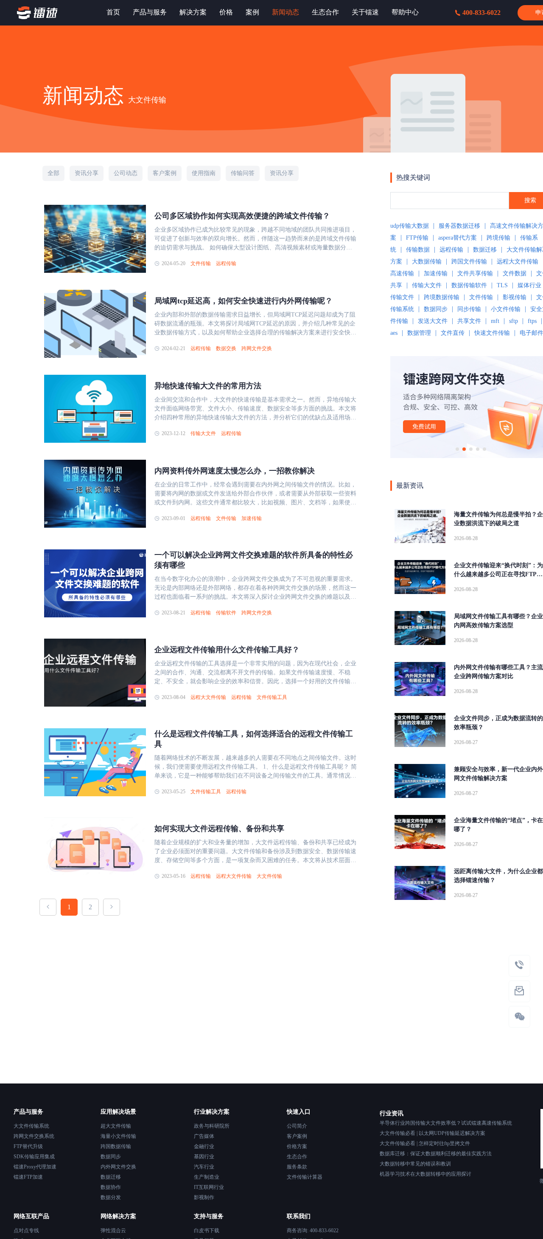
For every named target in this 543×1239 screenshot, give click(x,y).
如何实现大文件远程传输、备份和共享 (219, 828)
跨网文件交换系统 (34, 1136)
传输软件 (226, 613)
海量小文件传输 (118, 1136)
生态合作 (297, 1157)
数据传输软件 (469, 285)
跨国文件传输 (469, 261)
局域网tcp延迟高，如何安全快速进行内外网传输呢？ (243, 301)
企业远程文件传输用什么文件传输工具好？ (226, 649)
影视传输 (514, 297)
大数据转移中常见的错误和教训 (415, 1164)
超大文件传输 (116, 1126)
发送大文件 (433, 321)
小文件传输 (506, 309)
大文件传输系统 (31, 1126)
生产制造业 (206, 1177)
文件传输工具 (272, 697)
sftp (513, 321)
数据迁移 (485, 249)
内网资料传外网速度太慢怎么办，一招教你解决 (234, 471)
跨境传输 (498, 238)
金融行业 (204, 1146)
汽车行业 (204, 1167)
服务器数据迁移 (459, 226)
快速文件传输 (492, 333)
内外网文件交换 (118, 1167)
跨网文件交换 (256, 348)
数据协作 (111, 1187)
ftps (532, 321)
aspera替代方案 (457, 238)
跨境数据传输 (441, 297)
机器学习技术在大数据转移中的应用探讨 (425, 1174)
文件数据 (514, 273)
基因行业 (204, 1157)
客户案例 (297, 1136)
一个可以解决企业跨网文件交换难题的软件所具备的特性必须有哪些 (253, 560)
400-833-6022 (481, 12)
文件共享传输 (475, 273)
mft (495, 321)
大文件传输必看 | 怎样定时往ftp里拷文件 (425, 1143)
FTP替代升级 (28, 1146)
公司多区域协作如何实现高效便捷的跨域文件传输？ (242, 216)
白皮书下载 (206, 1230)
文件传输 (200, 263)
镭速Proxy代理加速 (35, 1167)
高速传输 (402, 273)
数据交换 (226, 348)
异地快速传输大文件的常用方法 (207, 386)
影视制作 (204, 1197)
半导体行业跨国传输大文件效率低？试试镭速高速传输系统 (446, 1123)
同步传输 (469, 309)
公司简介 (297, 1126)
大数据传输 (427, 261)
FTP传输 (417, 238)
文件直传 (453, 333)
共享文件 (469, 321)
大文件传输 (269, 876)
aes (393, 333)
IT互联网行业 (209, 1187)
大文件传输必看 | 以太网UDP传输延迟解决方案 (432, 1133)
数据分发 (111, 1197)
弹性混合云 (113, 1230)
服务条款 (297, 1167)
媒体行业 (529, 285)
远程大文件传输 (208, 697)
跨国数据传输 (116, 1146)
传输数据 (418, 249)
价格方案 (297, 1146)
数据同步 (436, 309)
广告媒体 (204, 1136)
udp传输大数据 (409, 226)
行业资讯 (391, 1113)
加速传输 (251, 518)
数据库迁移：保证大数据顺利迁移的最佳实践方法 (436, 1154)
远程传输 (226, 263)
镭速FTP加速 (28, 1177)
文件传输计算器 (304, 1177)
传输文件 (402, 297)
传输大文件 (203, 433)
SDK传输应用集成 (34, 1157)
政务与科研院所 (212, 1126)
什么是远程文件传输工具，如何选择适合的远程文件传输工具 (253, 739)
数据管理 (419, 333)
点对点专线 (26, 1230)
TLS (502, 285)
